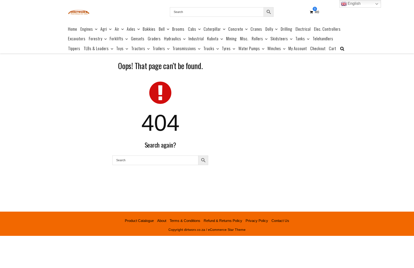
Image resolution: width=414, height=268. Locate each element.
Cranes (256, 29)
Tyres (226, 48)
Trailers (159, 48)
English (354, 3)
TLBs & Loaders (96, 48)
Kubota (212, 39)
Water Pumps (249, 48)
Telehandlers (323, 39)
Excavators (77, 39)
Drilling (286, 29)
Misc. (244, 39)
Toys (120, 48)
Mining (231, 39)
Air (117, 29)
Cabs (192, 29)
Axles (131, 29)
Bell (162, 29)
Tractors (138, 48)
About (161, 221)
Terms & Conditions (185, 221)
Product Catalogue (139, 221)
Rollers (257, 39)
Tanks (300, 39)
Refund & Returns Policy (223, 221)
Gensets (137, 39)
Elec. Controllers (327, 29)
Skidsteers (279, 39)
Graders (154, 39)
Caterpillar (212, 29)
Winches (274, 48)
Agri (103, 29)
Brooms (178, 29)
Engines (86, 29)
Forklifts (116, 39)
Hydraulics (172, 39)
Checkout (318, 48)
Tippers (74, 48)
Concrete (235, 29)
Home (72, 29)
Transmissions (184, 48)
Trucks (208, 48)
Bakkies (149, 29)
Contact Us (280, 221)
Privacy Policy (257, 221)
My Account (297, 48)
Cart (332, 48)
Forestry (95, 39)
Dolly (269, 29)
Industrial (196, 39)
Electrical (303, 29)
